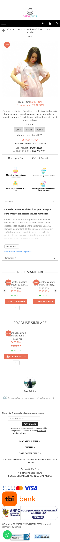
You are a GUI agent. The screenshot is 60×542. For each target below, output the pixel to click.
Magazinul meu (28, 441)
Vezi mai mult (11, 246)
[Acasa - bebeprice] (30, 13)
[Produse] (4, 24)
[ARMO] (20, 536)
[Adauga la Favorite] (16, 307)
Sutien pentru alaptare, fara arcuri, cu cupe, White (16, 283)
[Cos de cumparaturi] (50, 23)
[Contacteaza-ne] (43, 23)
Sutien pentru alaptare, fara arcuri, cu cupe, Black (43, 283)
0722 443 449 (31, 468)
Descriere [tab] (9, 201)
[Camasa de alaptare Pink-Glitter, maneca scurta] (30, 69)
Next (55, 72)
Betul (30, 36)
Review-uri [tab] (10, 258)
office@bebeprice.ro (31, 472)
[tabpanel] (30, 69)
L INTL (18, 129)
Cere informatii (41, 158)
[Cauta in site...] (57, 23)
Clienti (29, 447)
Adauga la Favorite (18, 158)
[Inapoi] (2, 30)
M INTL (29, 129)
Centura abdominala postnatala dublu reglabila (16, 334)
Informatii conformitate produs (17, 251)
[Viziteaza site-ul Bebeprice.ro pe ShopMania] (42, 536)
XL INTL (40, 129)
